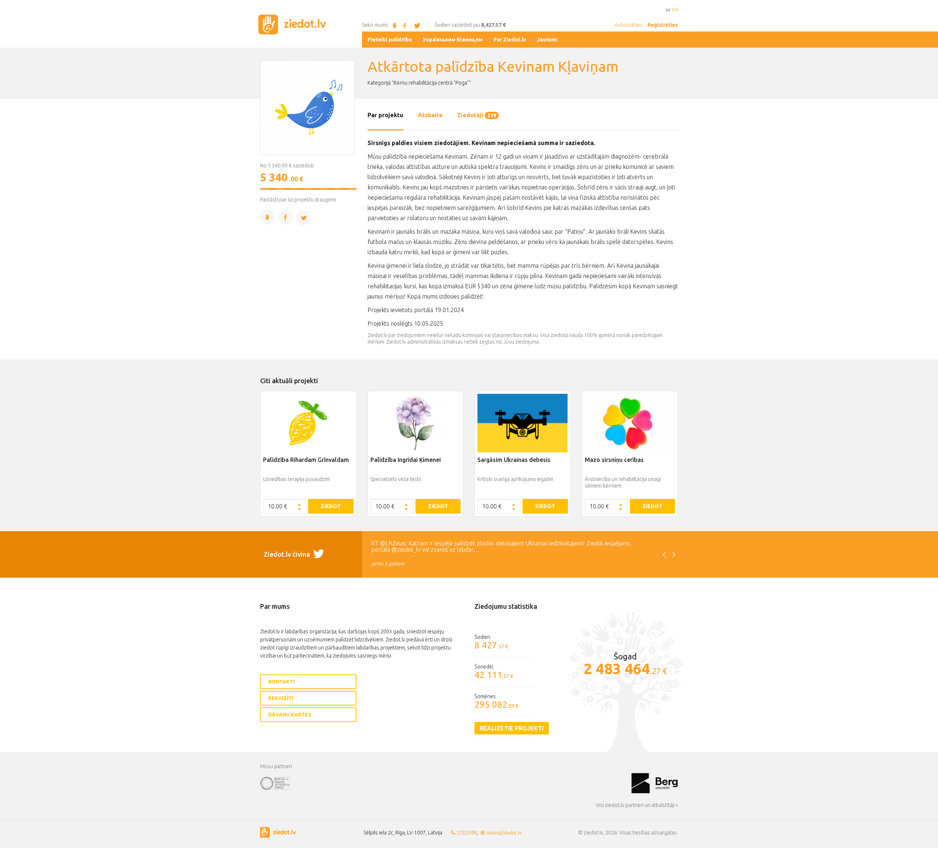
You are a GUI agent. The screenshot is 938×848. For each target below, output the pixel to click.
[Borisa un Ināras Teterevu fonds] (445, 783)
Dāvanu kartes (289, 715)
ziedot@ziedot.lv (504, 832)
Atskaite (430, 115)
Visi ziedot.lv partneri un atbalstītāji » (637, 805)
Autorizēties (628, 25)
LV (668, 10)
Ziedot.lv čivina (287, 554)
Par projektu (385, 115)
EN (675, 10)
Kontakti (281, 682)
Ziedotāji (476, 115)
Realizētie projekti (512, 728)
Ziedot (331, 506)
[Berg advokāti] (654, 783)
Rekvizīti (280, 698)
